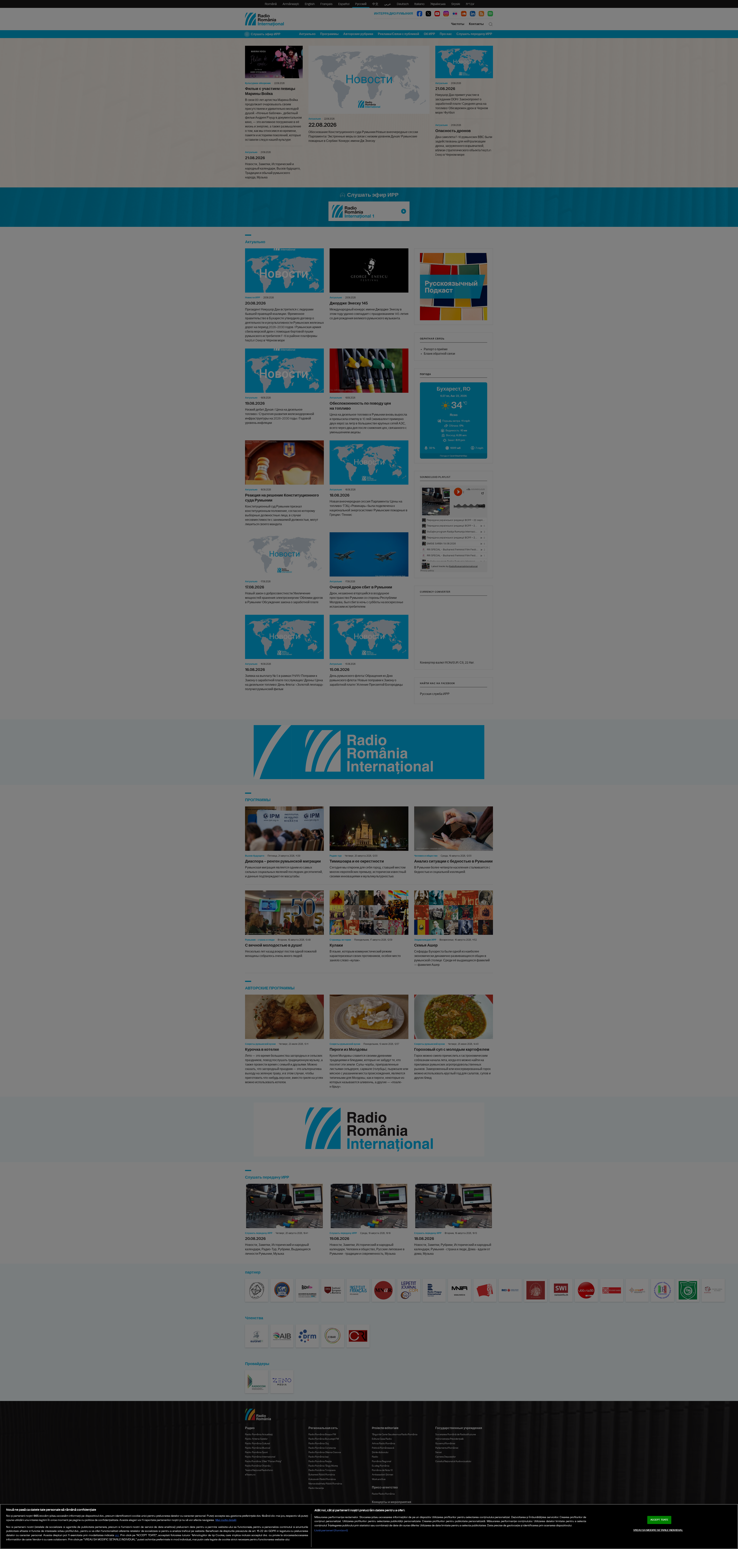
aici (117, 1535)
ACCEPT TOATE (659, 1520)
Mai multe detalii (225, 1520)
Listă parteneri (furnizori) (331, 1530)
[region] (369, 1526)
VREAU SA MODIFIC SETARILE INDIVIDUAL (658, 1530)
